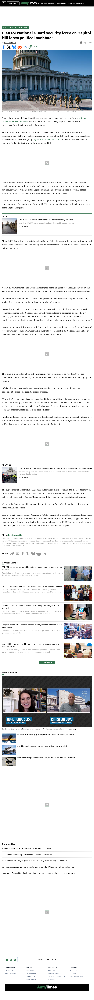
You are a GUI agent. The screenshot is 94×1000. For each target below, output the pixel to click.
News (40, 3)
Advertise (51, 970)
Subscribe (30, 970)
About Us (73, 970)
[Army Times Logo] (29, 3)
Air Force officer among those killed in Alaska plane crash (27, 854)
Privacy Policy (10, 970)
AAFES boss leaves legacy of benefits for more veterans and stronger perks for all (32, 568)
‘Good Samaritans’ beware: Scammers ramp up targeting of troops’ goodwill (31, 606)
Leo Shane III (10, 43)
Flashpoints (61, 3)
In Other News (9, 562)
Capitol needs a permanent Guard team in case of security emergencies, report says (55, 468)
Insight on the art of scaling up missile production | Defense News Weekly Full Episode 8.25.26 (48, 734)
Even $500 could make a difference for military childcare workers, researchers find (30, 645)
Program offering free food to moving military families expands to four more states (32, 626)
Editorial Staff (53, 979)
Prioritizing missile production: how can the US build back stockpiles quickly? (42, 746)
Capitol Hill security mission (46, 139)
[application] (47, 701)
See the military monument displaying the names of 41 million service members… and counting (39, 729)
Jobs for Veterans (76, 976)
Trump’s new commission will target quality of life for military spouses (32, 586)
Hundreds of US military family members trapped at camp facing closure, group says (38, 873)
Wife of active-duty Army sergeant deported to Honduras (26, 848)
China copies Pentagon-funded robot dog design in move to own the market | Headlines (46, 758)
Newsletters (31, 973)
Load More (47, 662)
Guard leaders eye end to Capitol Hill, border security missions (46, 219)
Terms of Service (11, 973)
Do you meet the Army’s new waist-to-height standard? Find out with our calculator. (38, 866)
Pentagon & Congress (76, 3)
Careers (73, 973)
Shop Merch (31, 979)
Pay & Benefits (49, 3)
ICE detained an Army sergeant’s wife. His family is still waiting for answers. (35, 860)
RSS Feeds (30, 976)
